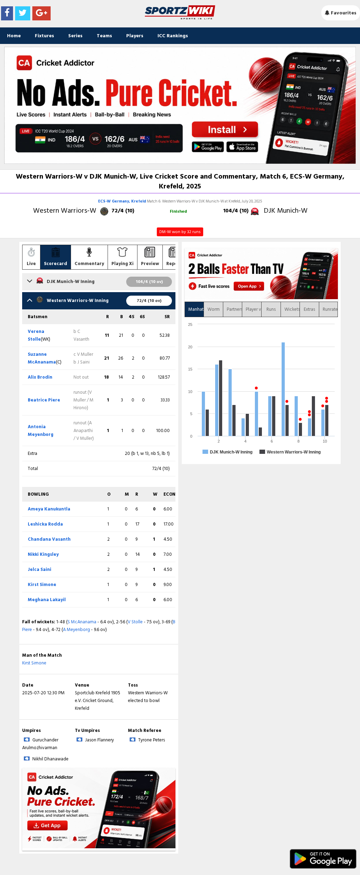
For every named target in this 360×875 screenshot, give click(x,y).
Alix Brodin (40, 377)
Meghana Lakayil (47, 600)
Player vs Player (253, 309)
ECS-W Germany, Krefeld (122, 201)
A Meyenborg (76, 629)
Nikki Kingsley (43, 554)
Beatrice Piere (44, 400)
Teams (104, 36)
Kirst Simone (42, 584)
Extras (309, 309)
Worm (213, 309)
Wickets (292, 309)
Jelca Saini (39, 569)
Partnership (234, 309)
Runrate (330, 309)
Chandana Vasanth (49, 539)
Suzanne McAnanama (42, 358)
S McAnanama (82, 622)
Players (134, 36)
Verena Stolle (36, 335)
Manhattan (196, 309)
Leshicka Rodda (45, 524)
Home (14, 36)
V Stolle (135, 622)
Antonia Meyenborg (40, 430)
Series (75, 36)
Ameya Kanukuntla (49, 509)
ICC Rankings (173, 36)
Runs (271, 309)
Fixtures (44, 36)
